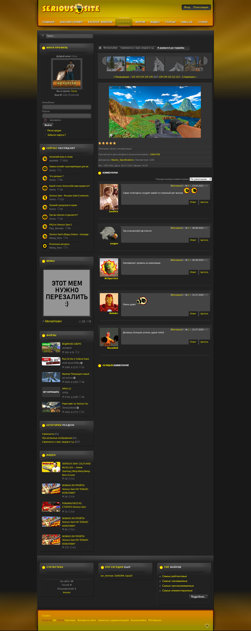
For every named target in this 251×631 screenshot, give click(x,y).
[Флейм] (45, 161)
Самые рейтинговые (174, 576)
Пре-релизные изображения (57, 438)
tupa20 (129, 576)
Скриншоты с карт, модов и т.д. (137, 48)
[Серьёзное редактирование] (45, 248)
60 (61, 180)
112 (178, 77)
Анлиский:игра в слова (61, 157)
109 (165, 77)
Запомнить (55, 120)
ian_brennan (107, 576)
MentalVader (53, 321)
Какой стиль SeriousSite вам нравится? (69, 186)
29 (61, 209)
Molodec (113, 313)
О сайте (46, 615)
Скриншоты (48, 434)
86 (69, 228)
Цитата (204, 202)
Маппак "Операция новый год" (78, 374)
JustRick (113, 211)
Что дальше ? (56, 176)
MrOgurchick (111, 278)
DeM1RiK (119, 576)
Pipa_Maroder (56, 228)
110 (169, 77)
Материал (176, 186)
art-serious (67, 378)
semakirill (67, 348)
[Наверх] (207, 625)
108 (161, 77)
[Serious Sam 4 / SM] (45, 180)
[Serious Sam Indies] (45, 238)
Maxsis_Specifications (122, 160)
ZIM (54, 620)
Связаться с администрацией (113, 620)
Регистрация (54, 130)
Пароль (46, 111)
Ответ (193, 202)
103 (138, 77)
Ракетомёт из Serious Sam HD (78, 403)
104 (142, 77)
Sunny (52, 170)
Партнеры (70, 620)
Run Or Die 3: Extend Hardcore (77, 359)
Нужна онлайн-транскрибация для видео (70, 166)
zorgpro (114, 243)
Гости (74, 91)
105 (146, 77)
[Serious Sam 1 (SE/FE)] (45, 200)
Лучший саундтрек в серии (63, 205)
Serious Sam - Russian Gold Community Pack (72, 195)
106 (151, 77)
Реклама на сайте (86, 620)
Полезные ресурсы (59, 244)
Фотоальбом (110, 48)
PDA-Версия (154, 620)
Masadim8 (112, 348)
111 (173, 77)
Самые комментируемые (177, 590)
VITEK (65, 392)
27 (83, 412)
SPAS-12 (66, 388)
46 (83, 397)
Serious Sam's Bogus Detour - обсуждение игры (73, 234)
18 (61, 189)
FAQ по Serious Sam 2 (60, 224)
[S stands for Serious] (66, 316)
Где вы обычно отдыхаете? (63, 215)
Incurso (66, 592)
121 (62, 199)
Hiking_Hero (55, 238)
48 (83, 382)
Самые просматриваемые (178, 585)
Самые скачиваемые (174, 580)
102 (133, 77)
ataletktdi (53, 160)
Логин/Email (48, 102)
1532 (65, 160)
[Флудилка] (45, 170)
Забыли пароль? (56, 135)
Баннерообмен (138, 620)
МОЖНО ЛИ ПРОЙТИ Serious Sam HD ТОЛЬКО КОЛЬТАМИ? (75, 489)
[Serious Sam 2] (45, 228)
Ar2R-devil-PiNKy (71, 363)
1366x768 (155, 154)
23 (83, 367)
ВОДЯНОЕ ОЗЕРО (71, 344)
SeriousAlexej (69, 407)
